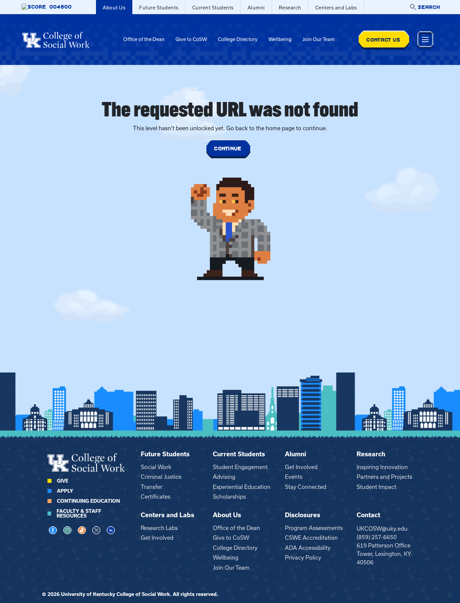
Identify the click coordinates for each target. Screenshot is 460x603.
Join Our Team (318, 39)
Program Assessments (314, 528)
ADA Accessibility (308, 548)
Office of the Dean (144, 39)
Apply (65, 491)
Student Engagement (240, 467)
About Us (114, 7)
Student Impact (376, 487)
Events (293, 477)
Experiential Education (241, 487)
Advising (224, 477)
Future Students (158, 7)
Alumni (256, 7)
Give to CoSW (191, 39)
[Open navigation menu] (425, 39)
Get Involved (301, 467)
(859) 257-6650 (377, 537)
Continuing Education (88, 501)
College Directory (238, 39)
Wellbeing (280, 39)
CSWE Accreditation (311, 538)
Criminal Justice (161, 477)
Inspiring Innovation (382, 467)
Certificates (155, 497)
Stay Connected (305, 487)
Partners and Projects (384, 477)
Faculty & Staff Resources (79, 513)
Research (290, 7)
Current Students (213, 7)
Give (62, 480)
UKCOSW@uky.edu (382, 529)
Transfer (151, 487)
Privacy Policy (303, 558)
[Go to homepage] (56, 40)
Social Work (156, 467)
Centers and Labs (336, 7)
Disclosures (302, 515)
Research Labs (159, 528)
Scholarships (229, 497)
